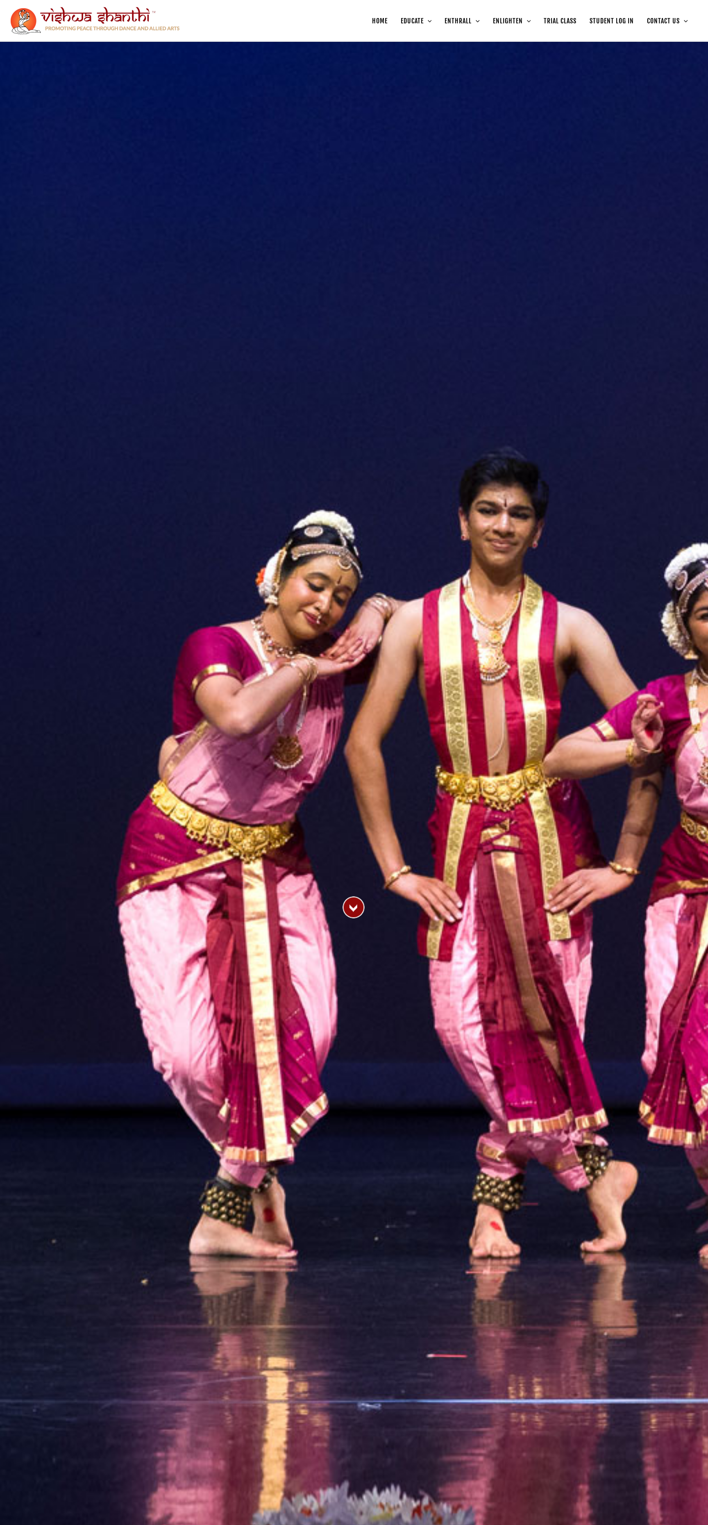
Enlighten (508, 21)
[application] (428, 21)
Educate (412, 21)
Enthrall (458, 21)
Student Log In (612, 21)
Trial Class (560, 21)
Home (380, 21)
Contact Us (663, 21)
